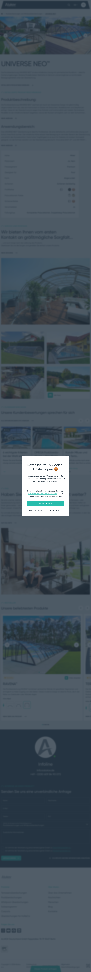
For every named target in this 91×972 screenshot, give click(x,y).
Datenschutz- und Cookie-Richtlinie (42, 494)
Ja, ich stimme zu (45, 504)
